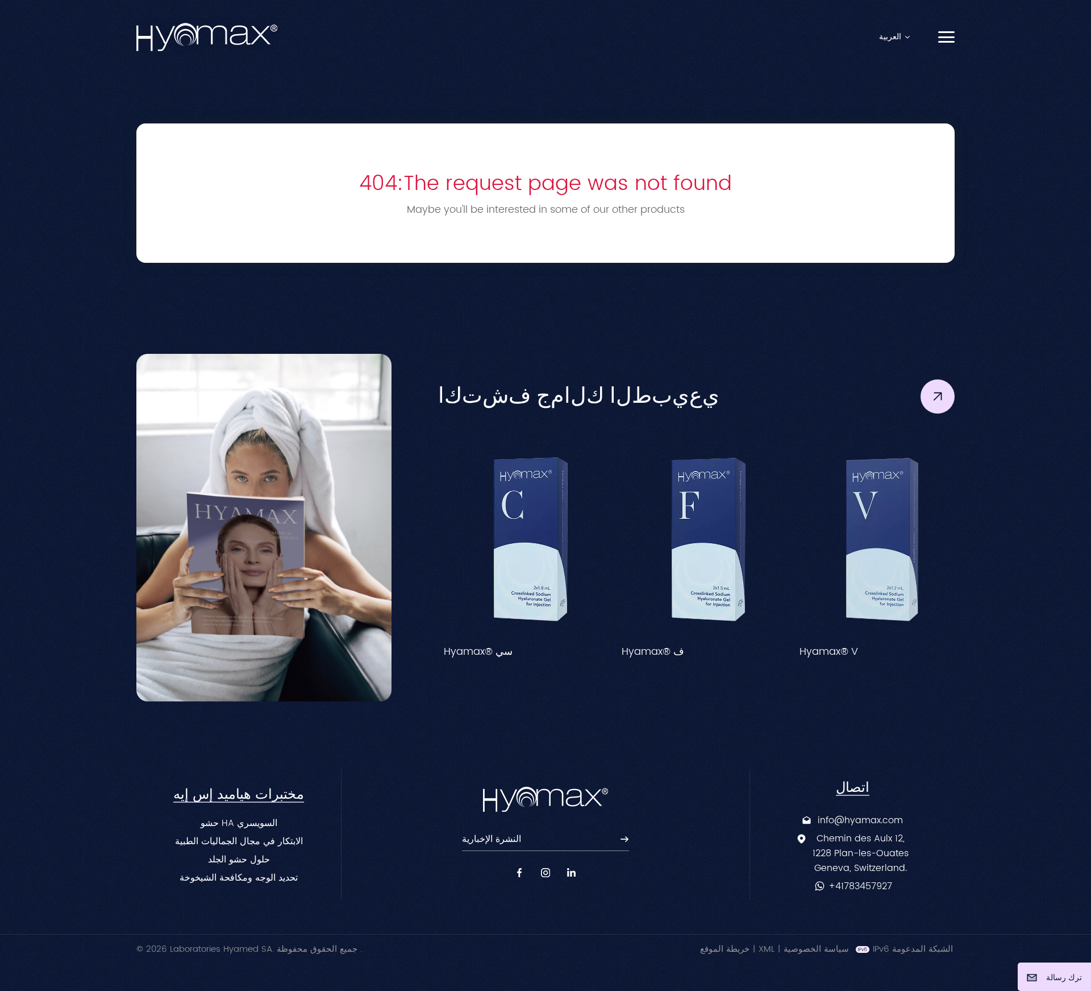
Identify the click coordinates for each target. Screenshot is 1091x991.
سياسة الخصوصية (816, 949)
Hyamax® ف (509, 652)
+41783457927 (860, 886)
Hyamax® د (861, 652)
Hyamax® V (685, 652)
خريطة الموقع (724, 949)
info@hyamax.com (860, 820)
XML (766, 949)
